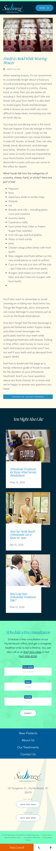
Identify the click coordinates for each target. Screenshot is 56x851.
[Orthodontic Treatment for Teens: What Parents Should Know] (28, 449)
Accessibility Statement (32, 837)
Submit (28, 713)
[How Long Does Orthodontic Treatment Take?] (28, 573)
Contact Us (28, 754)
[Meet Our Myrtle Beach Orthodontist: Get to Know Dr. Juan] (28, 511)
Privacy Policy (47, 835)
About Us (28, 740)
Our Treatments (28, 747)
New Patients (28, 733)
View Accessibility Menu (12, 837)
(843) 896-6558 (27, 656)
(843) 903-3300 (32, 652)
